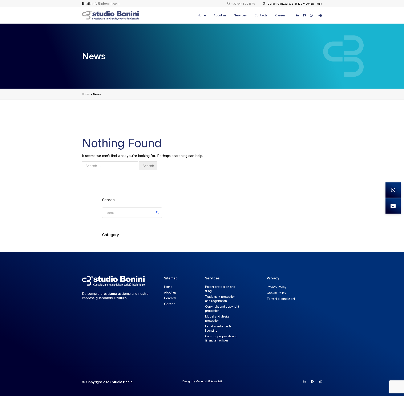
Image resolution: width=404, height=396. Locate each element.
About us (220, 15)
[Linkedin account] (302, 381)
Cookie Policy (276, 293)
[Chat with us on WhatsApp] (393, 190)
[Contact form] (393, 206)
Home (202, 15)
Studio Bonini (122, 382)
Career (280, 15)
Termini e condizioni (281, 298)
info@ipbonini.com (105, 3)
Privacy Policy (276, 287)
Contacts (261, 15)
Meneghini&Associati (209, 381)
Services (240, 15)
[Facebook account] (310, 381)
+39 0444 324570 (243, 3)
